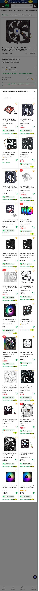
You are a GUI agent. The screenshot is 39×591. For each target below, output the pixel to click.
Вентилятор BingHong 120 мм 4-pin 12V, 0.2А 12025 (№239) (26, 287)
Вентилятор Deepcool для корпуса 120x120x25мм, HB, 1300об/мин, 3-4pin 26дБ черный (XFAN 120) (27, 154)
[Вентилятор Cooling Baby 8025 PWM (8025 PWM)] (10, 177)
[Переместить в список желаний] (16, 103)
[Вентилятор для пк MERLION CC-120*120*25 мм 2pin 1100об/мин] (27, 310)
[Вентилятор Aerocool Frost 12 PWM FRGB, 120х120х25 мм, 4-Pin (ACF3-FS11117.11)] (10, 310)
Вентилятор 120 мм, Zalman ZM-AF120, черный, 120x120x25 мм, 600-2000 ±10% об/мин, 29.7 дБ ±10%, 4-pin (27, 387)
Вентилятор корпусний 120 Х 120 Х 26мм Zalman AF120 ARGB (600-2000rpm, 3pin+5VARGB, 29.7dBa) (10, 487)
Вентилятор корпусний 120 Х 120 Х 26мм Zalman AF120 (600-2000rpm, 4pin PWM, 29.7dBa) (10, 254)
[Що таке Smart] (15, 133)
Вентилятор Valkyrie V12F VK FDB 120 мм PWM (26, 353)
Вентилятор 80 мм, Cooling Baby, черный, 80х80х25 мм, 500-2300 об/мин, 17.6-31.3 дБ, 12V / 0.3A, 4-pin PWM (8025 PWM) (27, 120)
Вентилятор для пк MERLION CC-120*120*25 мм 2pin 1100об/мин (27, 321)
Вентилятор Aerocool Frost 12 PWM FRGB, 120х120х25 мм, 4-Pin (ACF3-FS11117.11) (9, 321)
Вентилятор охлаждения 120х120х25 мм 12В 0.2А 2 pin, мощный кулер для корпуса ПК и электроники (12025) (10, 221)
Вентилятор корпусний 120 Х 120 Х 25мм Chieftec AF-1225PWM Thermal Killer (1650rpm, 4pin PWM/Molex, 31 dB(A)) (9, 420)
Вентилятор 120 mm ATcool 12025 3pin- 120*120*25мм (8, 154)
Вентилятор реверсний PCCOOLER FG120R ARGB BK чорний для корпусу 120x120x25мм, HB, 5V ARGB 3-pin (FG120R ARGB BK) (9, 353)
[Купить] (16, 126)
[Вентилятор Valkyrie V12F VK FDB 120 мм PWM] (27, 343)
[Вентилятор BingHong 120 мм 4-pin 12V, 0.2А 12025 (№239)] (27, 277)
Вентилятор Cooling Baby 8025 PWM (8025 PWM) (9, 187)
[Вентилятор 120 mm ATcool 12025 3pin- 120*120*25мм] (10, 143)
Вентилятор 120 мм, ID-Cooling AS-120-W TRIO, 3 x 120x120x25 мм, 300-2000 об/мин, (9, 287)
